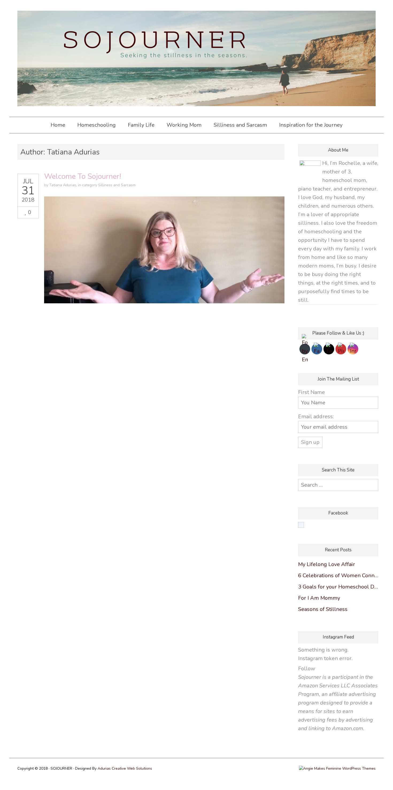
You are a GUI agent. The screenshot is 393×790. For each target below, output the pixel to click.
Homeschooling (96, 125)
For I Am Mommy (319, 598)
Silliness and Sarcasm (240, 125)
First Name (311, 392)
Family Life (141, 125)
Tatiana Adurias (62, 185)
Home (58, 125)
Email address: (316, 416)
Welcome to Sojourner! (82, 176)
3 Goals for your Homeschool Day (338, 586)
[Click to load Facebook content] (301, 525)
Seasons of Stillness (323, 609)
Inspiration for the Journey (310, 125)
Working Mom (184, 125)
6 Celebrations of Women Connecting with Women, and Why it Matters (338, 575)
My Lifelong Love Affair (326, 564)
